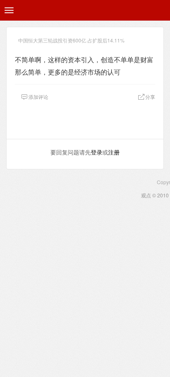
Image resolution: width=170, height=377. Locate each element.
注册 (114, 152)
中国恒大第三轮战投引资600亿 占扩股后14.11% (71, 40)
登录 (96, 152)
